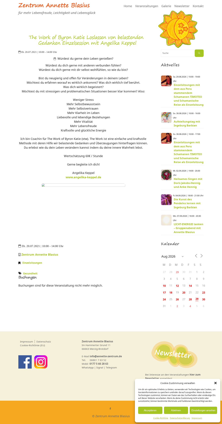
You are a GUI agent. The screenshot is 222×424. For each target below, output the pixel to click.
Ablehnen (176, 410)
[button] (215, 383)
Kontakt (198, 6)
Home (128, 6)
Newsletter (181, 6)
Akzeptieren (150, 410)
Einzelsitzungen (32, 262)
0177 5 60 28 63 (99, 363)
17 (164, 292)
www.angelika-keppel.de (83, 177)
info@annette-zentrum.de (106, 356)
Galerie (166, 6)
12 (177, 286)
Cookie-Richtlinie (160, 418)
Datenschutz (43, 341)
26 (177, 299)
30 (203, 299)
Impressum (197, 418)
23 (203, 292)
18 (170, 292)
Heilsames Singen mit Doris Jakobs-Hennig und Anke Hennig (188, 183)
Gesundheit (30, 273)
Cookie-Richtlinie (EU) (32, 345)
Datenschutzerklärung (180, 418)
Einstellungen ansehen (203, 410)
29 (177, 272)
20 (183, 292)
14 (190, 286)
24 (164, 299)
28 (190, 299)
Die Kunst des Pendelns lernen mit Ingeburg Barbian (187, 203)
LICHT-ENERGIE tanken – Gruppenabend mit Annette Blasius (188, 228)
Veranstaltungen (146, 6)
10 (164, 286)
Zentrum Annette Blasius (54, 6)
